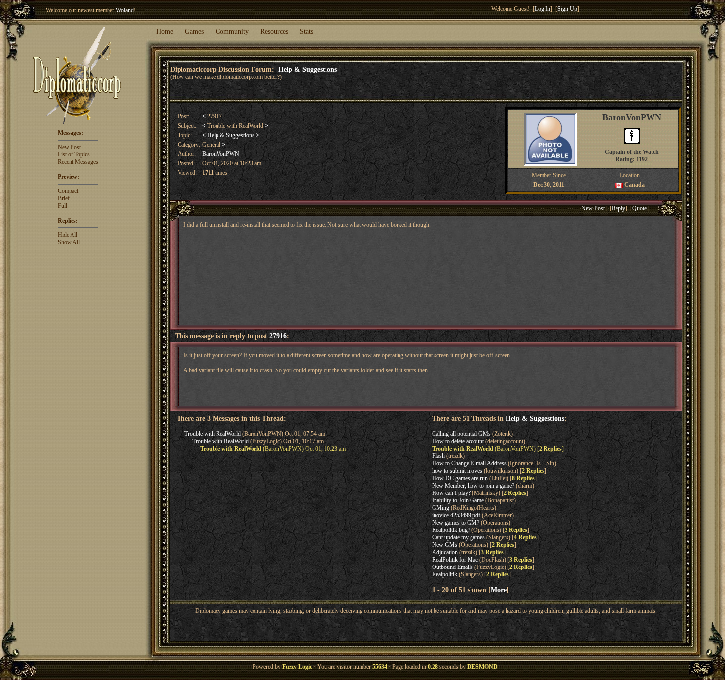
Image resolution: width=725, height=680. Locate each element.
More (499, 590)
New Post (69, 147)
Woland (125, 10)
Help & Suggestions (307, 69)
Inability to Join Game (458, 500)
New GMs (444, 544)
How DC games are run (460, 478)
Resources (274, 31)
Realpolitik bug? (451, 530)
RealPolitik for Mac (455, 559)
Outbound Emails (452, 567)
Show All (69, 242)
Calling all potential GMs (461, 433)
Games (194, 31)
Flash (438, 456)
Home (164, 31)
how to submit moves (457, 470)
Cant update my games (458, 537)
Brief (64, 198)
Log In (542, 8)
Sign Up (567, 8)
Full (62, 205)
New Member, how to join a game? (473, 485)
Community (232, 31)
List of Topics (74, 154)
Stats (306, 31)
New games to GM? (455, 522)
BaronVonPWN (220, 154)
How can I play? (451, 493)
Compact (68, 191)
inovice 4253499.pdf (456, 515)
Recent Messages (78, 161)
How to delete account (458, 441)
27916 (278, 336)
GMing (440, 507)
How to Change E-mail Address (469, 463)
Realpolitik (444, 574)
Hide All (67, 234)
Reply (618, 208)
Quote (639, 208)
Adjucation (445, 552)
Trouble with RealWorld (212, 433)
